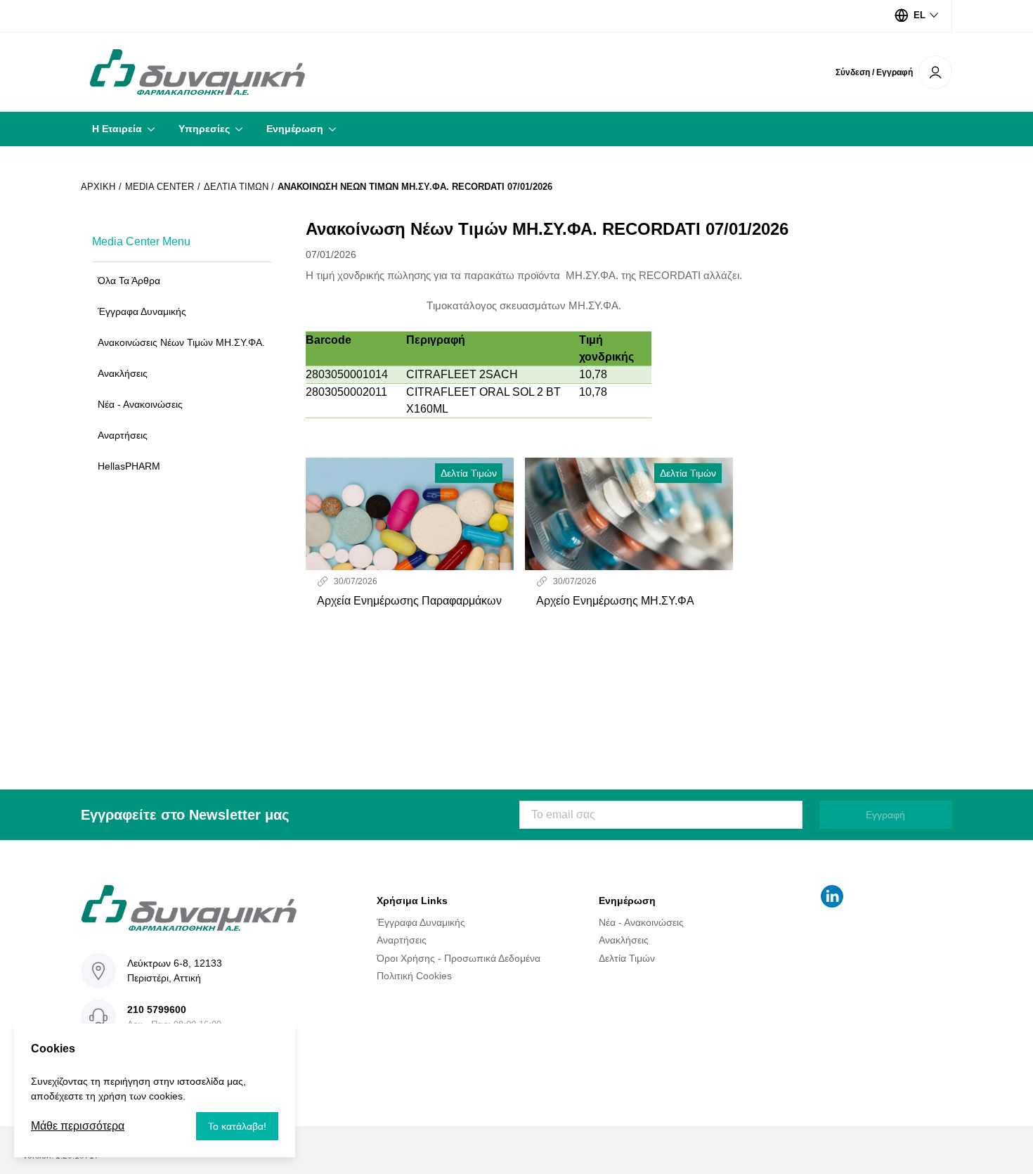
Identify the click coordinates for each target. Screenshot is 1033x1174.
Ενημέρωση (294, 128)
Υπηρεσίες (204, 128)
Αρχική (98, 186)
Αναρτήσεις (402, 940)
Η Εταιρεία (117, 128)
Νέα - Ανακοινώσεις (641, 922)
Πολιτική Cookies (414, 975)
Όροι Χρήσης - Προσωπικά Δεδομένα (458, 957)
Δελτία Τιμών (236, 186)
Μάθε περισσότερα (77, 1126)
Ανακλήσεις (624, 940)
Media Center (159, 186)
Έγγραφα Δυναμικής (421, 922)
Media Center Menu (141, 241)
